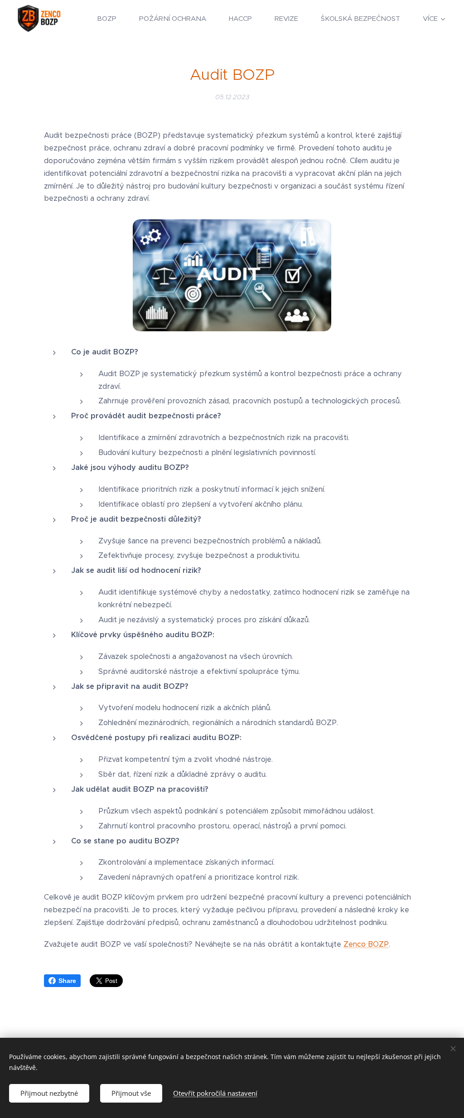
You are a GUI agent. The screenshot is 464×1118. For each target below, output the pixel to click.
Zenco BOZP (366, 944)
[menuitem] (111, 18)
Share (67, 980)
